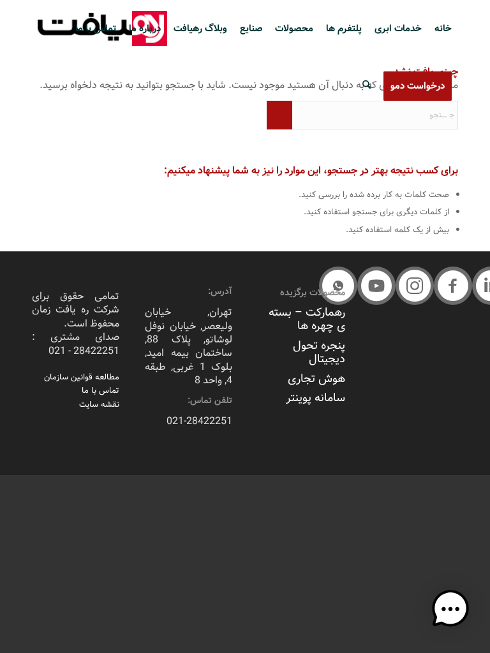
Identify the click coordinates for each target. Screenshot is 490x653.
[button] (453, 286)
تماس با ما (100, 390)
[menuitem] (443, 28)
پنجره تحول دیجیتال (319, 352)
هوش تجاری (316, 379)
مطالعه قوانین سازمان (81, 377)
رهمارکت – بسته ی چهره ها (307, 319)
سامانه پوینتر (315, 398)
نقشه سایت (99, 404)
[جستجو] (366, 86)
